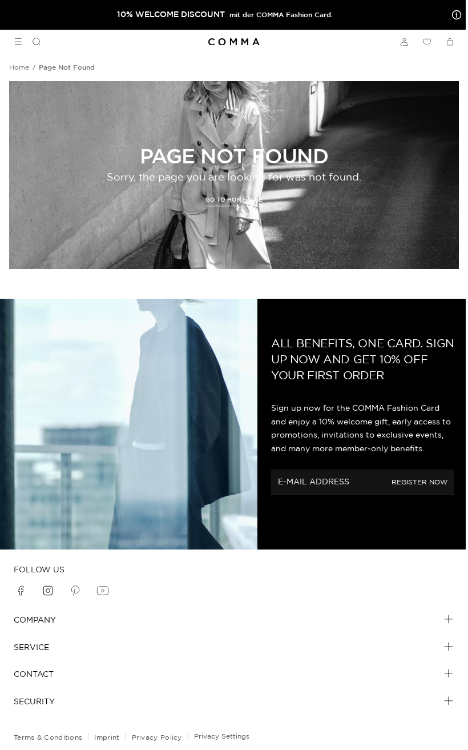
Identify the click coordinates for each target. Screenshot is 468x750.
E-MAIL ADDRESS (313, 481)
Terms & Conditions (48, 737)
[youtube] (103, 590)
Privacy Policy (157, 737)
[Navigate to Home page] (234, 42)
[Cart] (449, 41)
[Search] (32, 41)
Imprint (106, 737)
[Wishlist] (426, 41)
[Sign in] (404, 41)
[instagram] (48, 590)
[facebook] (20, 590)
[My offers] (454, 15)
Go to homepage (234, 199)
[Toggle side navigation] (18, 41)
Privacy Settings (221, 736)
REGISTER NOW (419, 482)
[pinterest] (75, 590)
